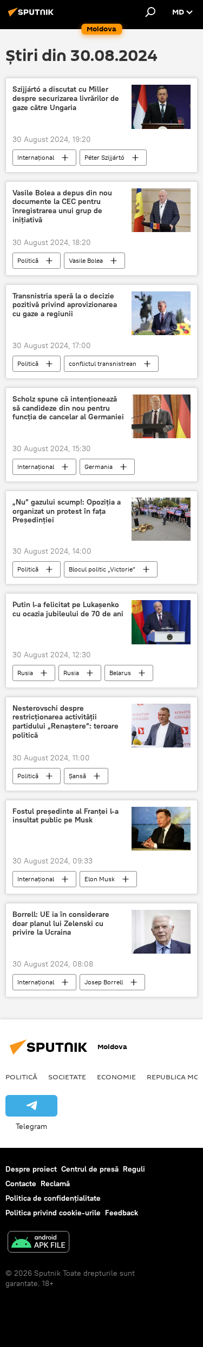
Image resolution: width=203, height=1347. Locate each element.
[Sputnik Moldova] (32, 16)
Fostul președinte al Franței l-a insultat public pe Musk (65, 816)
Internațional (35, 157)
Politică (27, 260)
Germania (98, 466)
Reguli (134, 1169)
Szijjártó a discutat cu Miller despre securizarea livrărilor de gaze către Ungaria (65, 98)
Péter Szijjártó (104, 157)
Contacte (20, 1183)
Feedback (121, 1212)
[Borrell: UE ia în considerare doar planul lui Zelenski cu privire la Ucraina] (161, 932)
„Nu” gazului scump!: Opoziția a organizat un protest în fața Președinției (66, 511)
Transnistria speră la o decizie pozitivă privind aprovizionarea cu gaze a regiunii (64, 305)
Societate (67, 1076)
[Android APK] (38, 1243)
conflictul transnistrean (102, 363)
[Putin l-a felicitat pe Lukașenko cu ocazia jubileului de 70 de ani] (161, 622)
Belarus (120, 673)
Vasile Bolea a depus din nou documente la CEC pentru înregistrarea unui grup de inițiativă (62, 206)
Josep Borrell (103, 982)
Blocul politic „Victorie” (102, 569)
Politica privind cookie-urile (53, 1212)
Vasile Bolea (86, 260)
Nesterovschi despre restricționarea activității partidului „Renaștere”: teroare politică (65, 722)
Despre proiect (31, 1169)
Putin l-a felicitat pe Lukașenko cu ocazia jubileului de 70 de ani (67, 609)
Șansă (77, 776)
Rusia (25, 673)
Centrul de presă (90, 1169)
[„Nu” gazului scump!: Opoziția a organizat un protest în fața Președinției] (161, 519)
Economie (116, 1076)
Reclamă (55, 1183)
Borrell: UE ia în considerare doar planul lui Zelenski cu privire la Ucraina (60, 923)
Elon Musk (99, 879)
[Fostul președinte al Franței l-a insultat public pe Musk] (161, 829)
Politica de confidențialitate (53, 1198)
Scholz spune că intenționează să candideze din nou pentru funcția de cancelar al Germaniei (68, 408)
